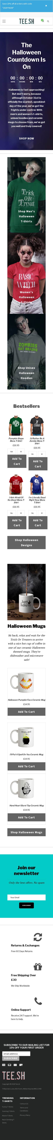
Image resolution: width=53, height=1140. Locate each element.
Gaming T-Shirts (8, 1111)
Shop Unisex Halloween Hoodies (26, 373)
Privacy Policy (25, 1115)
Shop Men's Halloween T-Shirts (26, 216)
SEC (40, 82)
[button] (48, 21)
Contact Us (24, 1104)
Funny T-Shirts (7, 1107)
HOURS (22, 82)
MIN (31, 82)
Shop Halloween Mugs (26, 832)
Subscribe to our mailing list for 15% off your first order (26, 1046)
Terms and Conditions (24, 1109)
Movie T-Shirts (7, 1115)
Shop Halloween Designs (26, 542)
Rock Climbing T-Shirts (8, 1121)
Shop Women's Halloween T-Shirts (26, 294)
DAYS (13, 82)
